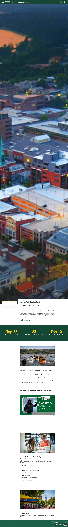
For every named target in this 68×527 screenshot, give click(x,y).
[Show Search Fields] (61, 2)
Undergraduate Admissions (22, 2)
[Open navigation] (15, 304)
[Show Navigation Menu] (64, 2)
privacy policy (14, 524)
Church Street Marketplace (31, 519)
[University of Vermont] (6, 3)
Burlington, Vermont (44, 310)
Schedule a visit (27, 320)
